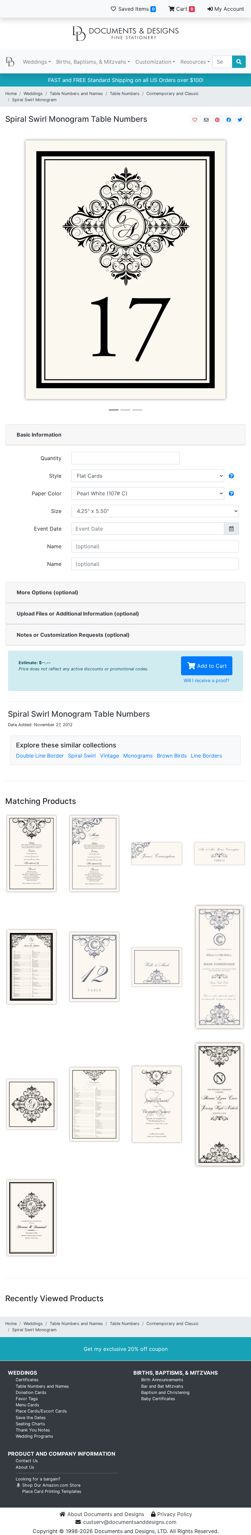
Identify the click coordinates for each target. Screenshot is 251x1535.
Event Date (47, 528)
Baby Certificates (158, 1398)
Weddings (35, 61)
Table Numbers (125, 93)
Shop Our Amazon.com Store (50, 1485)
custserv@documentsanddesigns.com (129, 1522)
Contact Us (27, 1460)
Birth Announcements (162, 1379)
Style (55, 475)
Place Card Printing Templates (51, 1491)
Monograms (138, 755)
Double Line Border (40, 755)
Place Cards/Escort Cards (41, 1411)
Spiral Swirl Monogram (34, 99)
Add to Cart (211, 666)
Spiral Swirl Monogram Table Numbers (76, 119)
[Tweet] (240, 120)
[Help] (231, 476)
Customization (153, 61)
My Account (228, 9)
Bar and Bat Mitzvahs (162, 1386)
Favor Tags (27, 1398)
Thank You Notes (33, 1430)
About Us (25, 1467)
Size (56, 511)
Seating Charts (30, 1423)
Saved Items (136, 9)
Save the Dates (31, 1417)
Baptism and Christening (165, 1392)
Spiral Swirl (82, 755)
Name (54, 546)
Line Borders (206, 755)
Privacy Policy (174, 1514)
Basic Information (39, 434)
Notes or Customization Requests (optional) (73, 635)
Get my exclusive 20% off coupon (126, 1349)
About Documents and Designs (105, 1514)
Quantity (51, 458)
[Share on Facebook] (229, 120)
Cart (184, 9)
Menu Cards (27, 1404)
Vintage (109, 755)
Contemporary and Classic (172, 93)
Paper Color (46, 493)
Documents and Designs (125, 33)
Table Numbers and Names (76, 93)
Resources (193, 61)
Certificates (27, 1379)
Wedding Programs (34, 1436)
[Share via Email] (206, 120)
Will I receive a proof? (206, 680)
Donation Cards (31, 1392)
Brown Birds (172, 755)
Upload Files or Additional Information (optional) (78, 613)
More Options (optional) (47, 592)
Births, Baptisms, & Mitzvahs (91, 61)
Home (11, 93)
